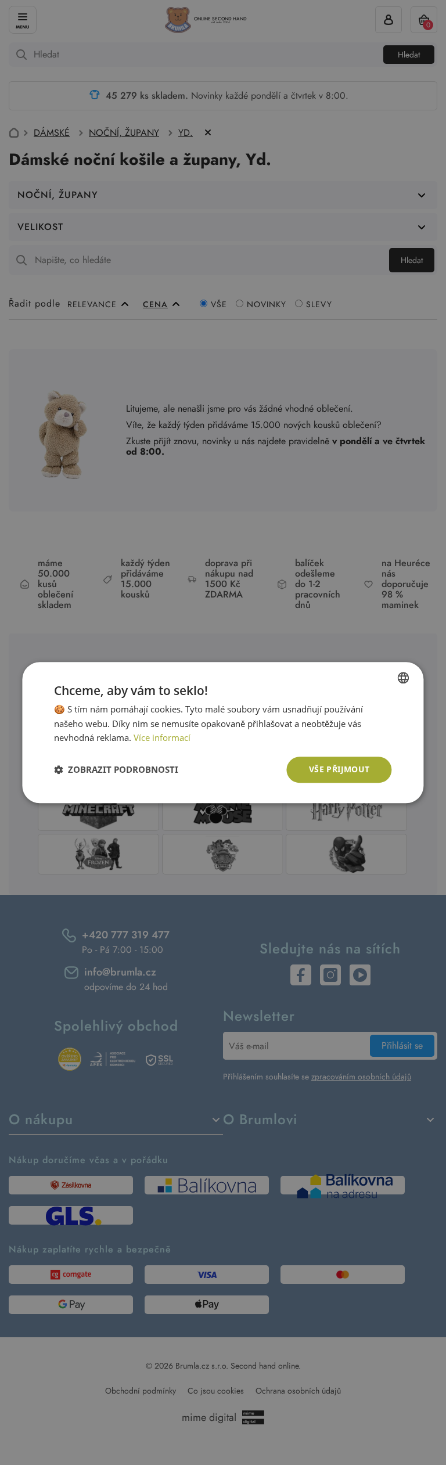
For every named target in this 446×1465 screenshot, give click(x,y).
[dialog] (223, 732)
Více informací (162, 738)
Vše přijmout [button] (339, 769)
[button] (116, 770)
